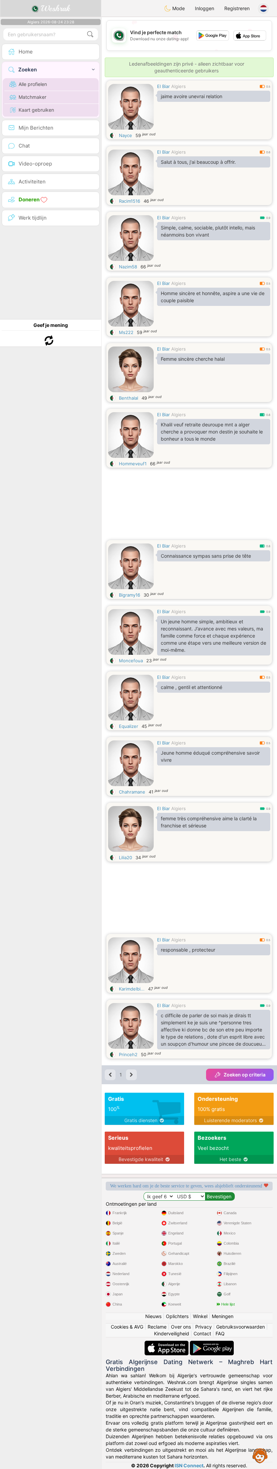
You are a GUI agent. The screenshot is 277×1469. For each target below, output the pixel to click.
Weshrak (54, 8)
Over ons (181, 1327)
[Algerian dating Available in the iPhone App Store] (167, 1344)
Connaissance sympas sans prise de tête (206, 556)
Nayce (125, 135)
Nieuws (153, 1316)
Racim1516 (129, 201)
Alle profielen (33, 84)
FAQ (220, 1333)
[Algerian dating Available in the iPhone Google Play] (212, 1344)
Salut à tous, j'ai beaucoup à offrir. (198, 162)
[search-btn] (90, 34)
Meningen (222, 1316)
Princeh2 (128, 1054)
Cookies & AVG (127, 1327)
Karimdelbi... (132, 989)
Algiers (178, 86)
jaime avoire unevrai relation (191, 96)
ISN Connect (189, 1465)
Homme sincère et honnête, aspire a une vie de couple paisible (213, 296)
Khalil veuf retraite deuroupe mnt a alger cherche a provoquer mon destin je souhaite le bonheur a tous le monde (212, 432)
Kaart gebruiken (36, 110)
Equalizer (128, 726)
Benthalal (128, 398)
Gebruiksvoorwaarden (240, 1327)
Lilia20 (125, 857)
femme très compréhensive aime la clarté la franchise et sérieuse (209, 822)
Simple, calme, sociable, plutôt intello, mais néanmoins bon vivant (208, 231)
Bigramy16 (129, 595)
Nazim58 (128, 266)
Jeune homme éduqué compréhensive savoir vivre (210, 756)
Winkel (200, 1316)
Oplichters (177, 1316)
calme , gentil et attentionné (191, 687)
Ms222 (126, 332)
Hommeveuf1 (133, 463)
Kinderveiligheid (171, 1333)
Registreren (237, 8)
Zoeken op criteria (245, 1074)
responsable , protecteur (188, 950)
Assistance (260, 1455)
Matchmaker (32, 97)
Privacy (203, 1327)
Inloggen (204, 8)
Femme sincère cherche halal (193, 359)
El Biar (163, 86)
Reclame (157, 1327)
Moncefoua (131, 660)
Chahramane (132, 792)
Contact (202, 1333)
